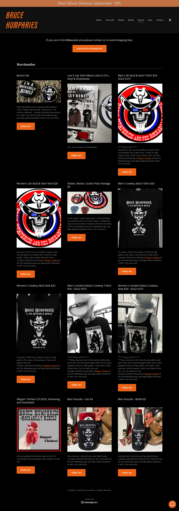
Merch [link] (141, 20)
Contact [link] (159, 20)
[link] (29, 27)
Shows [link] (121, 20)
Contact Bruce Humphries (89, 49)
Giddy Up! (26, 126)
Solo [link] (150, 20)
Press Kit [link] (110, 20)
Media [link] (131, 20)
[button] (170, 20)
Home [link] (99, 20)
